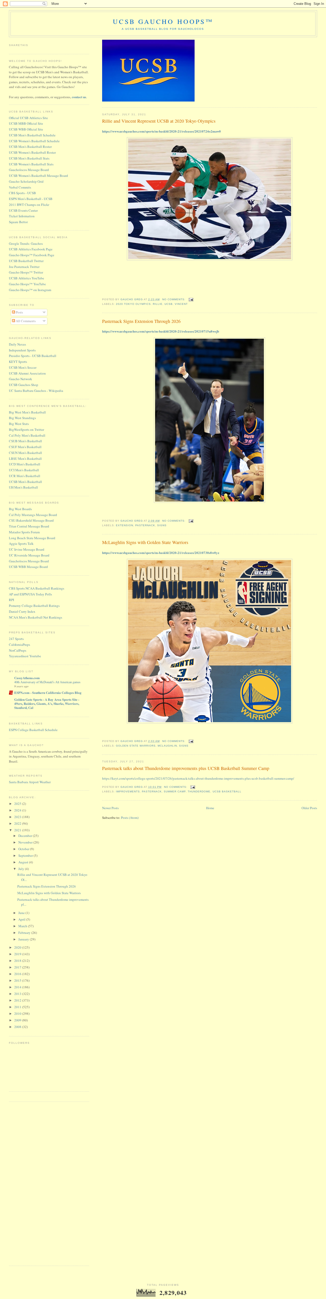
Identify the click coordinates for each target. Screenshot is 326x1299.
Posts (19, 312)
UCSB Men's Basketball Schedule (32, 135)
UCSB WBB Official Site (26, 129)
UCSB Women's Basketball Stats (31, 164)
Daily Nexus (17, 344)
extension (124, 525)
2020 (18, 947)
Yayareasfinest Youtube (25, 656)
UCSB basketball (227, 791)
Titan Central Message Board (29, 526)
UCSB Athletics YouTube (26, 278)
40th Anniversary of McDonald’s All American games (47, 682)
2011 (18, 1007)
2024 (18, 810)
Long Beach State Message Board (32, 538)
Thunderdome (199, 791)
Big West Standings (22, 418)
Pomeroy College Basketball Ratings (34, 605)
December (25, 835)
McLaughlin (167, 745)
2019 (18, 954)
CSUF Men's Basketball (25, 447)
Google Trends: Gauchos (26, 243)
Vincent (181, 304)
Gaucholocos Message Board (29, 169)
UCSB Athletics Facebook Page (30, 249)
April (22, 919)
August (23, 862)
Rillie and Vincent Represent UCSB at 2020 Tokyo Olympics (158, 121)
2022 (18, 823)
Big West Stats (19, 423)
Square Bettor (18, 222)
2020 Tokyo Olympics (133, 304)
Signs (162, 525)
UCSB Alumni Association (27, 373)
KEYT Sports (18, 361)
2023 (18, 817)
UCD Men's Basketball (24, 464)
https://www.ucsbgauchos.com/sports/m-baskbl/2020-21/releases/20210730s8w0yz (160, 552)
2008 (18, 1026)
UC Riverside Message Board (29, 555)
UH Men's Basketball (23, 487)
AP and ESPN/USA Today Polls (30, 594)
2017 (18, 967)
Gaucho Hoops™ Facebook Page (31, 255)
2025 (18, 803)
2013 (18, 993)
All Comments (25, 321)
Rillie (157, 304)
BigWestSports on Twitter (26, 429)
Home (210, 808)
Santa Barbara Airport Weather (30, 782)
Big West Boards (20, 509)
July (21, 868)
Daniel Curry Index (22, 611)
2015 (18, 980)
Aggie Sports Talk (21, 543)
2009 (18, 1020)
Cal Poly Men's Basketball (27, 435)
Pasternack (145, 525)
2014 (18, 987)
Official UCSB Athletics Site (28, 118)
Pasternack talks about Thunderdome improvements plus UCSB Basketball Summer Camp (185, 768)
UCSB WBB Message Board (28, 566)
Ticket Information (22, 216)
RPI (11, 599)
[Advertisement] (29, 1183)
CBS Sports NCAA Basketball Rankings (36, 588)
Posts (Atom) (130, 817)
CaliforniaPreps (19, 644)
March (23, 926)
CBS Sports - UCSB (22, 193)
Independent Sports (22, 350)
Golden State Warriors (136, 745)
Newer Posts (110, 808)
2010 (18, 1013)
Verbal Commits (20, 187)
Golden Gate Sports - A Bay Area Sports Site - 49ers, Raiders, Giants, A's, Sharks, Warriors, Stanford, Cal (46, 703)
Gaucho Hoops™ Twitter (26, 272)
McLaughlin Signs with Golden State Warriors (145, 542)
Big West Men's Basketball (27, 412)
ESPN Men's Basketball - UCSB (30, 198)
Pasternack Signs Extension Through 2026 (141, 321)
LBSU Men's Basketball (25, 458)
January (24, 939)
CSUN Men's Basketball (25, 452)
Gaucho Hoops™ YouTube (27, 284)
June (21, 912)
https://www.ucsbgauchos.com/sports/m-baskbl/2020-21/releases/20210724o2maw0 (161, 131)
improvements (128, 791)
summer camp (175, 791)
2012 (18, 1000)
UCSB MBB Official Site (26, 123)
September (26, 855)
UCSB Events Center (23, 210)
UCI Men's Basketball (24, 470)
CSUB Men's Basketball (25, 441)
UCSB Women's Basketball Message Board (38, 175)
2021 (18, 830)
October (24, 849)
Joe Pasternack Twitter (24, 266)
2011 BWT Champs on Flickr (29, 204)
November (25, 842)
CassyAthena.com (27, 677)
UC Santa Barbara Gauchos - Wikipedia (36, 390)
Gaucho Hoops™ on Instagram (30, 290)
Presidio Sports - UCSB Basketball (32, 355)
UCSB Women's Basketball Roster (32, 152)
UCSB (169, 304)
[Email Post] (190, 299)
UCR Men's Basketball (24, 476)
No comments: (174, 299)
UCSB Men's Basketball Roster (30, 146)
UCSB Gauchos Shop (23, 384)
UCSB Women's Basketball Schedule (34, 141)
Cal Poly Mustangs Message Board (33, 514)
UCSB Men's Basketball (25, 481)
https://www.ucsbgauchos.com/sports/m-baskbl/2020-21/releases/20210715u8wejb (160, 331)
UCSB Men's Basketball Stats (29, 158)
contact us (79, 96)
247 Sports (16, 638)
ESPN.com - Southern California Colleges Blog (48, 692)
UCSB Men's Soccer (22, 367)
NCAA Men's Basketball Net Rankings (35, 617)
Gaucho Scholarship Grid (26, 181)
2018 (18, 960)
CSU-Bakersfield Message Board (31, 520)
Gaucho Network (20, 379)
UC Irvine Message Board (26, 549)
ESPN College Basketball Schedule (33, 729)
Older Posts (309, 808)
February (24, 932)
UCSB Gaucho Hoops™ (163, 21)
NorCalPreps (17, 650)
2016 (18, 974)
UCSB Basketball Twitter (26, 261)
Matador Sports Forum (24, 532)
